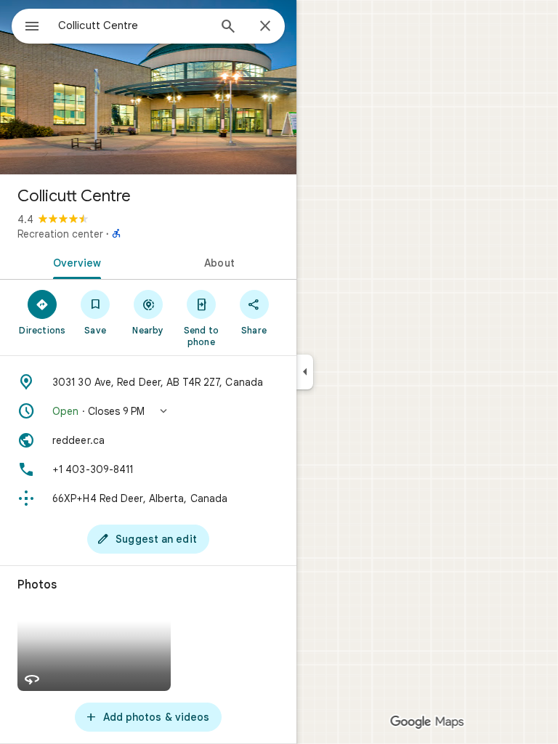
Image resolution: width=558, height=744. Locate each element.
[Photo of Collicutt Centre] (148, 87)
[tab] (74, 261)
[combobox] (133, 25)
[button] (148, 411)
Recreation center (60, 233)
